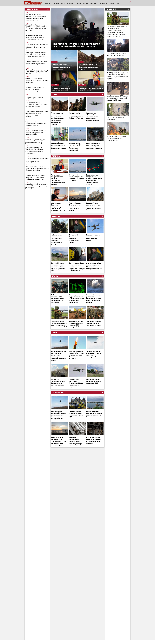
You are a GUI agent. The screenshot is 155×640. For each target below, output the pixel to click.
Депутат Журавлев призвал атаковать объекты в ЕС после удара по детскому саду (36, 141)
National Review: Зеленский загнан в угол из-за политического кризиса (34, 89)
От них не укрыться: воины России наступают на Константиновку (116, 138)
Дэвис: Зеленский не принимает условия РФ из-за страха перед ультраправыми (36, 186)
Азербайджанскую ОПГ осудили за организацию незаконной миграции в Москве (118, 98)
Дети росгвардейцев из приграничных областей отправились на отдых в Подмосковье (34, 150)
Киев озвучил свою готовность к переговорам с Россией (36, 97)
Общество (56, 216)
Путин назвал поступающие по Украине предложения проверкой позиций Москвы (36, 45)
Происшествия (58, 392)
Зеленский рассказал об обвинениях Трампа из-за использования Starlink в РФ (35, 37)
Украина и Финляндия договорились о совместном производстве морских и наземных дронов (35, 17)
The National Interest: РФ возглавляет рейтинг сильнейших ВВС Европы (76, 45)
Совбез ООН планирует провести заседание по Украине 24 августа (36, 80)
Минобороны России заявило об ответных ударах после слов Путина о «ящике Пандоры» (36, 54)
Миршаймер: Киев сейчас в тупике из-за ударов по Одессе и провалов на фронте (37, 168)
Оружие (55, 332)
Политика (56, 156)
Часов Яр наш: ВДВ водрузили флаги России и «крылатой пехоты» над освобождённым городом (117, 76)
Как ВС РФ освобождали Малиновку (115, 118)
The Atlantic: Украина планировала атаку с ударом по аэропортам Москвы (36, 104)
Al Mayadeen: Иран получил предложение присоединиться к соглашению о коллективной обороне (36, 27)
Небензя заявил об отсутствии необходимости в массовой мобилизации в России (36, 63)
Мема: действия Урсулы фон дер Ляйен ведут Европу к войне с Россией (36, 71)
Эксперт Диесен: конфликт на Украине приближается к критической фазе (35, 132)
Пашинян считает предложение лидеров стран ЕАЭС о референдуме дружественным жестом (36, 114)
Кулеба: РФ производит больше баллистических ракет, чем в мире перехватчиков (36, 160)
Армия (54, 94)
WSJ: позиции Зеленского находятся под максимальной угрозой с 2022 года (35, 123)
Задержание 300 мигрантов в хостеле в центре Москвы (117, 54)
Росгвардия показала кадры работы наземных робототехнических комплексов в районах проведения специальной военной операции (117, 31)
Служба (55, 276)
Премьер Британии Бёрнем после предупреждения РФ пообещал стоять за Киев (35, 177)
